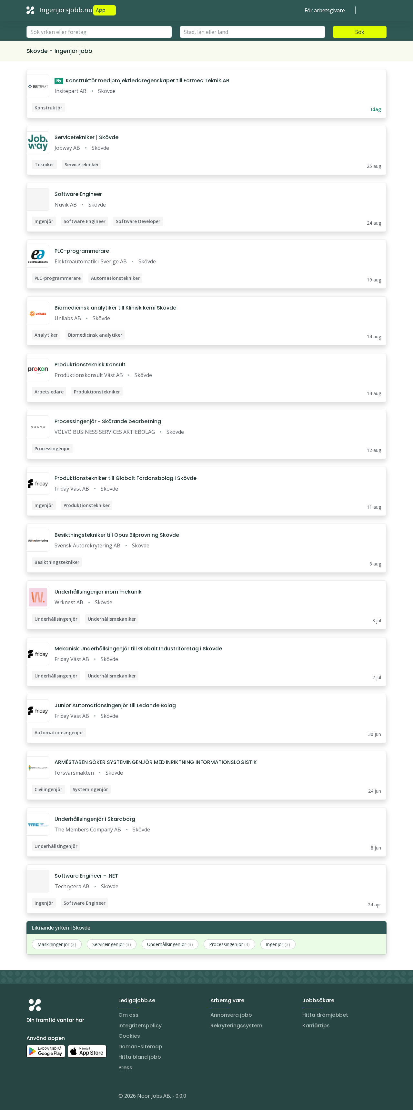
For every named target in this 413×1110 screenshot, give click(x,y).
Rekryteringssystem (236, 1025)
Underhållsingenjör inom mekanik (98, 592)
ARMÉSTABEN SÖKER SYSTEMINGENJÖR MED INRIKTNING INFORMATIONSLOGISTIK (156, 762)
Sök (359, 32)
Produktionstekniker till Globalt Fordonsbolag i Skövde (125, 478)
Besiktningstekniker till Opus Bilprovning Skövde (117, 535)
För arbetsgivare (325, 10)
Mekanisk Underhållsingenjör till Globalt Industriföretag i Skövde (138, 648)
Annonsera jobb (231, 1015)
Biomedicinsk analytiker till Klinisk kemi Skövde (115, 307)
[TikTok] (70, 1097)
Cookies (129, 1036)
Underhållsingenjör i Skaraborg (95, 819)
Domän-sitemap (140, 1046)
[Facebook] (57, 1097)
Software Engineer (78, 194)
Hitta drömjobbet (325, 1015)
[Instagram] (31, 1097)
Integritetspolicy (140, 1025)
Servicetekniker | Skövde (86, 137)
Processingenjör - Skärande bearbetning (108, 421)
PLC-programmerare (82, 251)
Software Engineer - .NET (86, 876)
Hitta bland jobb (139, 1057)
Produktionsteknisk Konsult (90, 364)
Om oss (128, 1015)
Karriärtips (316, 1025)
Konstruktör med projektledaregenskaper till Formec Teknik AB (142, 80)
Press (125, 1067)
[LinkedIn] (44, 1097)
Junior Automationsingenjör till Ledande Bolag (115, 705)
